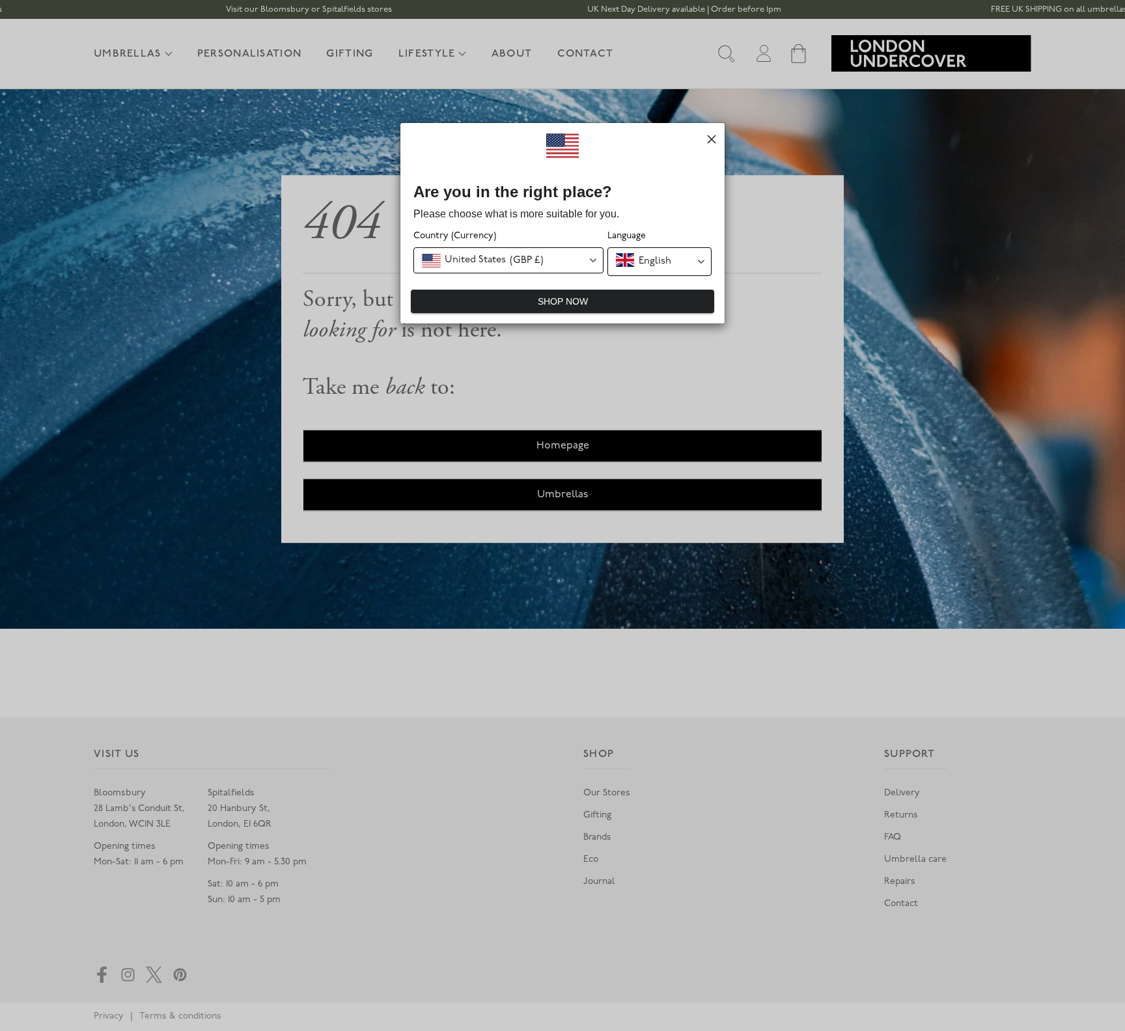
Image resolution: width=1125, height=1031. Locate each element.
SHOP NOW (563, 301)
